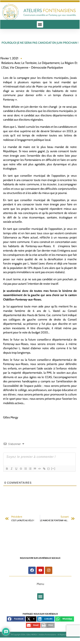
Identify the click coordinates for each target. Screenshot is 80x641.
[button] (40, 24)
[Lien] (44, 468)
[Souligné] (16, 468)
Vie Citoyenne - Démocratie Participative (36, 67)
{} (48, 468)
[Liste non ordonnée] (30, 468)
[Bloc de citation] (34, 468)
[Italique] (11, 468)
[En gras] (6, 468)
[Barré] (20, 468)
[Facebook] (32, 570)
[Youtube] (40, 570)
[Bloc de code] (39, 468)
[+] (53, 468)
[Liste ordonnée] (25, 468)
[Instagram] (48, 570)
